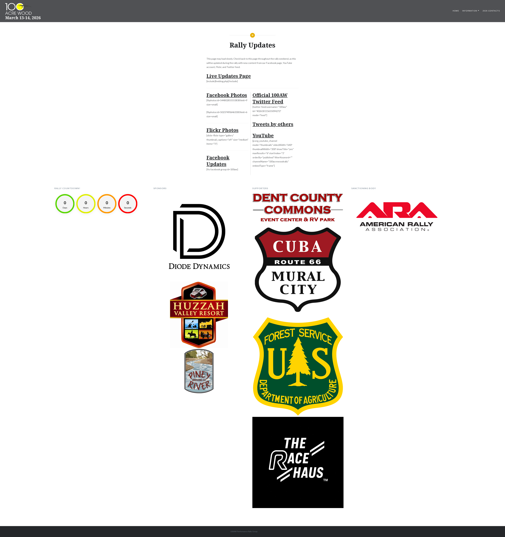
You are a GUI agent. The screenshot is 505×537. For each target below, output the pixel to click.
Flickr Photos (222, 130)
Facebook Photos (226, 95)
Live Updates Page (228, 76)
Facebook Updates (217, 160)
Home (456, 11)
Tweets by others (272, 124)
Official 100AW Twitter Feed (269, 98)
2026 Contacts (491, 11)
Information (469, 11)
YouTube (263, 135)
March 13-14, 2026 (23, 17)
